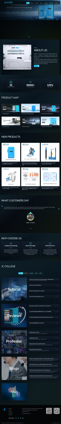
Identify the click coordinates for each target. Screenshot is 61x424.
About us (10, 414)
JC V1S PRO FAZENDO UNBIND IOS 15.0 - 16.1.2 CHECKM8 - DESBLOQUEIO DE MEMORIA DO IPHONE (40, 311)
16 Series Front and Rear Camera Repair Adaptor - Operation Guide (41, 279)
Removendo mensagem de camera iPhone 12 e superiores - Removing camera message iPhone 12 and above (40, 306)
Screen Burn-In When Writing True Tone (36, 296)
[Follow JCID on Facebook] (16, 418)
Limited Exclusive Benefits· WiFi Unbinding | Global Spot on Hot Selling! (40, 376)
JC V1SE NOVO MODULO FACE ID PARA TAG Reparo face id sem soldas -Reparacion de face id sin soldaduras (41, 317)
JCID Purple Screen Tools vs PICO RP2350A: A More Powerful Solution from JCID (40, 364)
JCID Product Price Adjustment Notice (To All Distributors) (39, 370)
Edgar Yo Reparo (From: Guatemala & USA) (37, 343)
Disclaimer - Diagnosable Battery (35, 285)
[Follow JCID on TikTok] (18, 418)
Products (10, 408)
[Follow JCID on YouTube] (23, 418)
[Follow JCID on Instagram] (20, 418)
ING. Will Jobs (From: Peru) (34, 332)
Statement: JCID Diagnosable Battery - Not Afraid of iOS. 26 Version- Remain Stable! (41, 358)
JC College (10, 413)
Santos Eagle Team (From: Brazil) (35, 349)
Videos (10, 410)
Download (10, 411)
